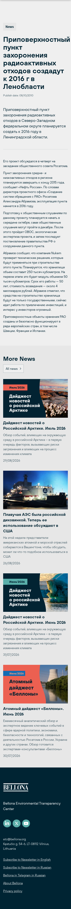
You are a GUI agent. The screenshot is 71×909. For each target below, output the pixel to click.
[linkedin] (7, 823)
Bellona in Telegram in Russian (24, 875)
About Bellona (13, 883)
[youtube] (26, 823)
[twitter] (17, 823)
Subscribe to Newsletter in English (27, 859)
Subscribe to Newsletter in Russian (27, 867)
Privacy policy (12, 891)
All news (12, 368)
